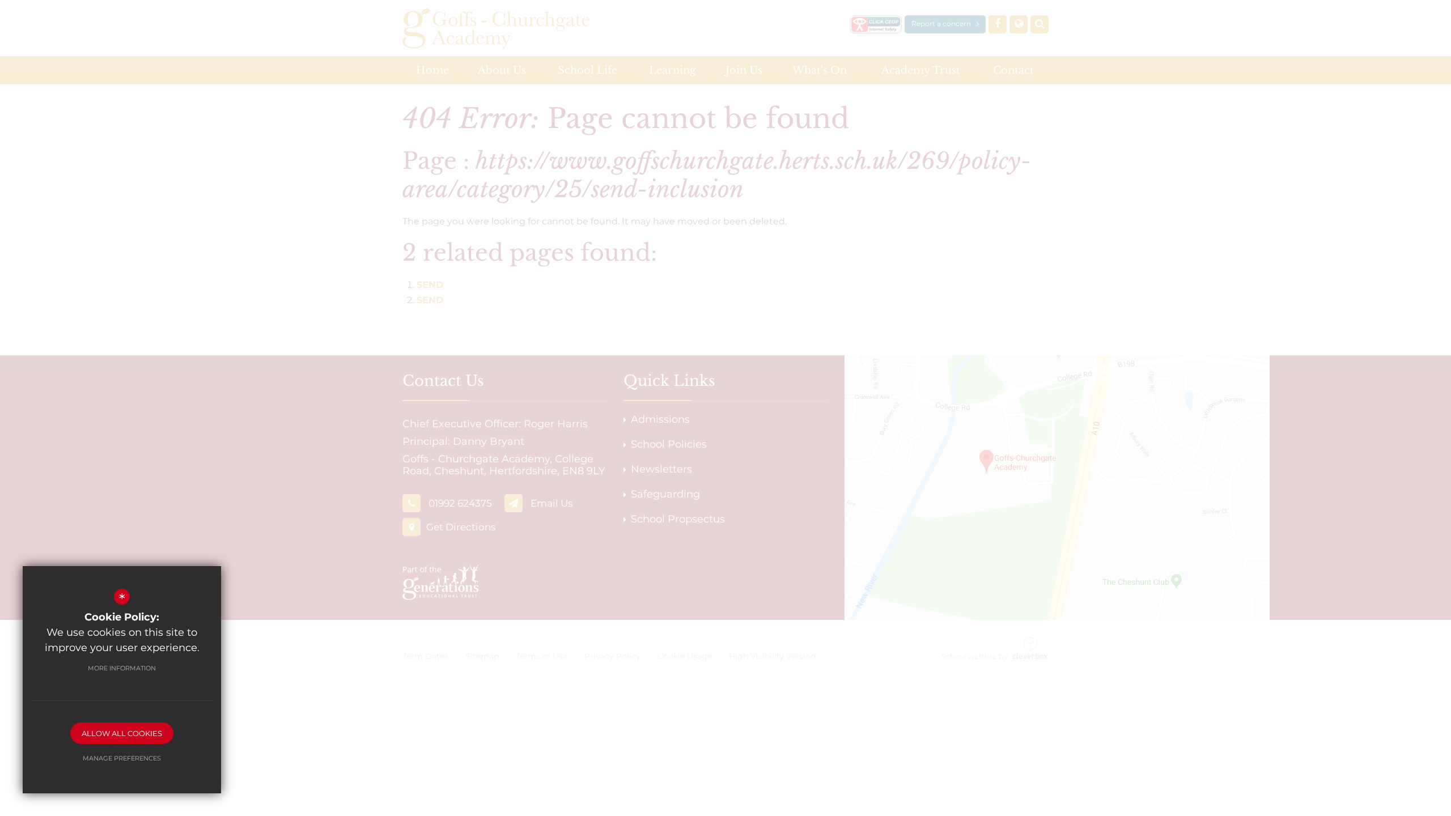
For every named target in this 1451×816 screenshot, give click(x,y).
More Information (122, 668)
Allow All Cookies (122, 733)
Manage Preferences (122, 758)
